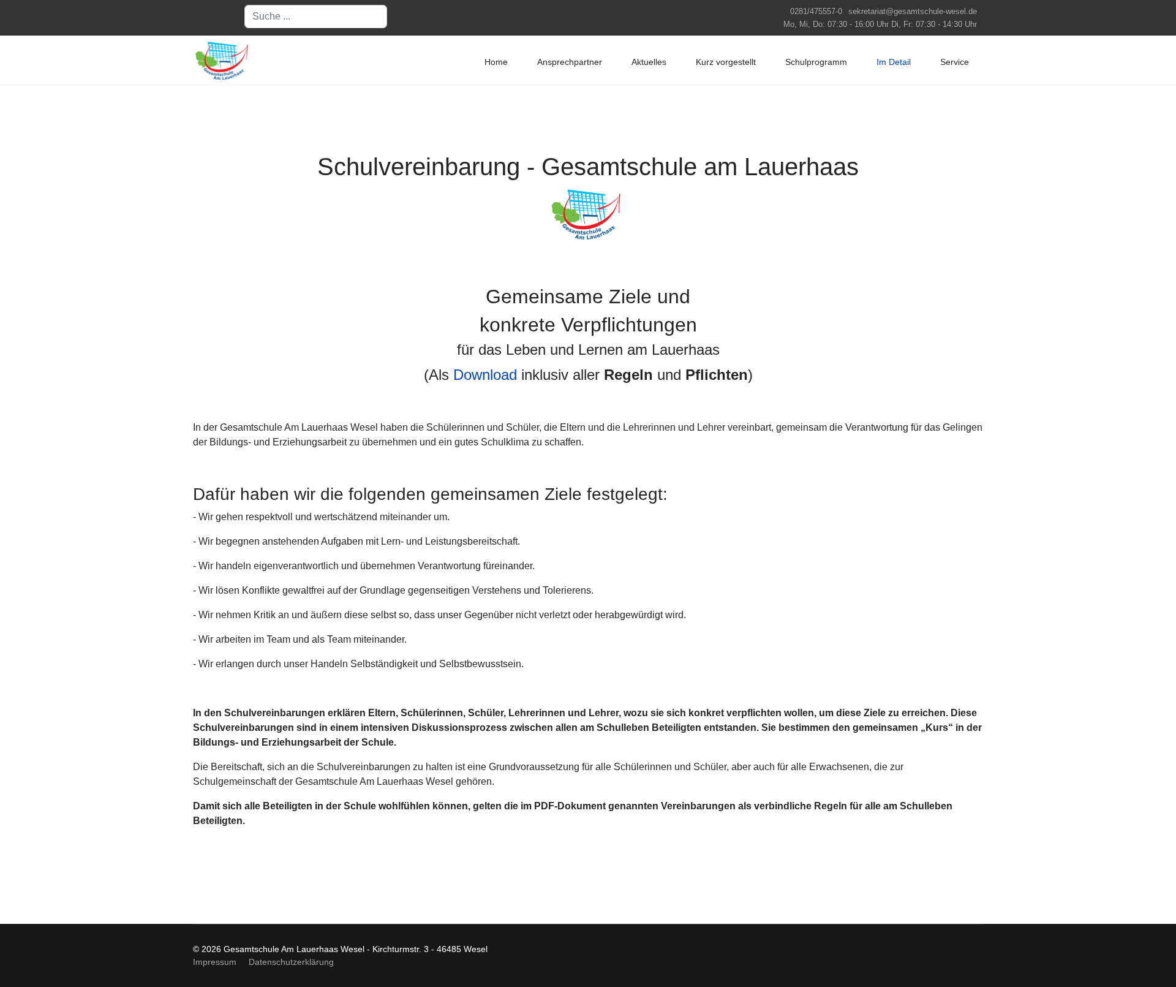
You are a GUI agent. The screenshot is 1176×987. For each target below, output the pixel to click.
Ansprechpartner (569, 62)
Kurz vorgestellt (726, 62)
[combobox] (315, 16)
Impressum (214, 962)
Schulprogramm (816, 62)
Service (954, 62)
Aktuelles (648, 62)
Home (496, 62)
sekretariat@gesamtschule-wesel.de (912, 11)
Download (485, 374)
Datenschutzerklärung (291, 962)
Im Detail (893, 62)
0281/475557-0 (816, 11)
